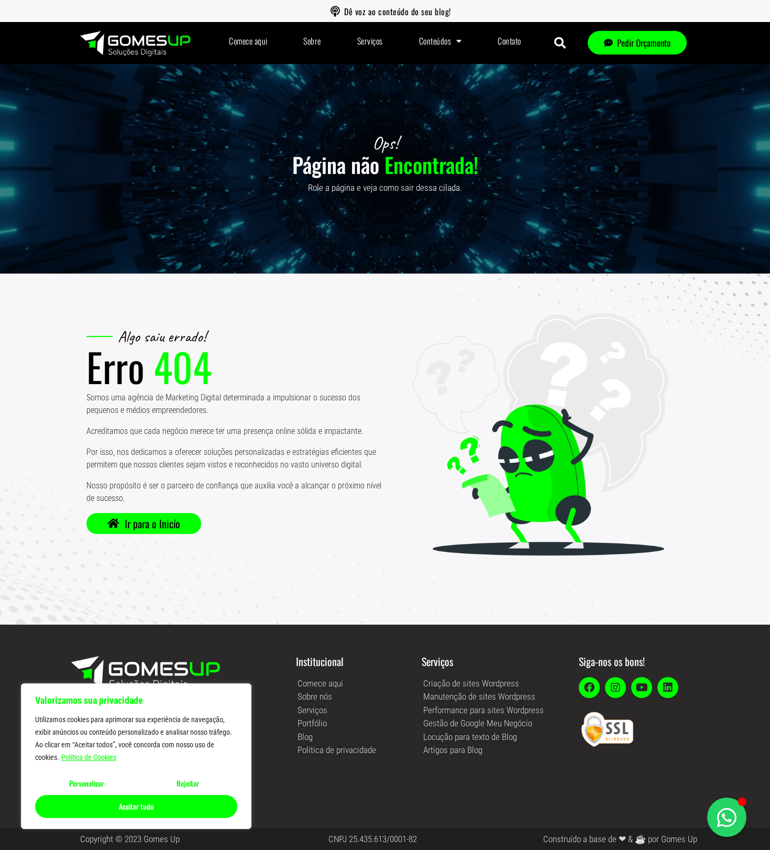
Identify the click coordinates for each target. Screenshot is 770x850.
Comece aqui (248, 41)
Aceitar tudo (136, 806)
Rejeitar (188, 783)
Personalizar (86, 783)
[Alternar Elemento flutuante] (726, 817)
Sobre (312, 41)
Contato (509, 41)
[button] (559, 42)
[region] (136, 756)
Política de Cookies (88, 757)
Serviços (370, 41)
